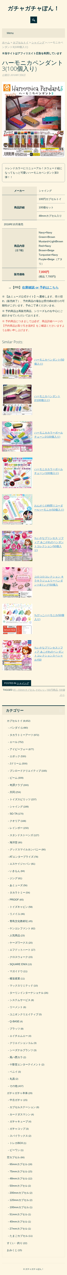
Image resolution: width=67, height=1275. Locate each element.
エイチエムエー (19, 1035)
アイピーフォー (19, 749)
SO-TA (13, 813)
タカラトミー (17, 892)
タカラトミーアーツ (21, 734)
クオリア (15, 820)
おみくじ (12, 1250)
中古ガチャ (16, 1099)
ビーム (13, 777)
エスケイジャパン (20, 863)
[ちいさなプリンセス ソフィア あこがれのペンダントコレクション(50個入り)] (33, 561)
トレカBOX (16, 1143)
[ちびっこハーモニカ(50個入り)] (33, 634)
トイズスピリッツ (20, 799)
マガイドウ (16, 971)
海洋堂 (13, 842)
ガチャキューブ (19, 1121)
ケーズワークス (19, 942)
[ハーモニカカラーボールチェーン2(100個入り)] (33, 451)
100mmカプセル (19, 1207)
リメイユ (15, 913)
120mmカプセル (19, 1200)
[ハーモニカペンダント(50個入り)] (33, 378)
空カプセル (13, 1157)
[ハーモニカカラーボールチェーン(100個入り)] (33, 487)
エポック (15, 756)
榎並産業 (15, 978)
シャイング (23, 683)
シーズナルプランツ (21, 1050)
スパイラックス (19, 1135)
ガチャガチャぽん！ (33, 8)
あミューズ (16, 885)
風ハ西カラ (16, 1057)
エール (13, 741)
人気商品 (15, 935)
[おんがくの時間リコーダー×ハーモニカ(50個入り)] (33, 524)
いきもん (15, 870)
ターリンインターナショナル (27, 992)
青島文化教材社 (19, 921)
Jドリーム (15, 763)
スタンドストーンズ (21, 835)
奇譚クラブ (16, 785)
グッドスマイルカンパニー (25, 849)
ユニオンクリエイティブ (24, 1014)
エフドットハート (20, 949)
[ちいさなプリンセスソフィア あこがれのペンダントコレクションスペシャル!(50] (33, 670)
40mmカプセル (19, 1221)
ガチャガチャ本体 (17, 1093)
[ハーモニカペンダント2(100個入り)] (33, 414)
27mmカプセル (19, 1228)
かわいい (40, 689)
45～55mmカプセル (23, 689)
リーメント (16, 1007)
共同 (12, 792)
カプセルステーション (23, 1107)
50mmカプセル (19, 1185)
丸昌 (12, 1078)
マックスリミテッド (21, 985)
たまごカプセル (19, 1235)
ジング (13, 878)
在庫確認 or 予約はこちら (40, 287)
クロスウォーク (19, 956)
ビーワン (15, 1150)
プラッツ (15, 1028)
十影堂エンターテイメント (25, 1064)
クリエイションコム (21, 1042)
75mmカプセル (19, 1171)
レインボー (16, 827)
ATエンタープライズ (21, 856)
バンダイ (15, 727)
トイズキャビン (19, 906)
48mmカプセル (19, 1178)
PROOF (14, 899)
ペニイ (13, 1071)
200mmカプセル (19, 1192)
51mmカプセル (19, 1214)
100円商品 (52, 689)
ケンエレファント (20, 928)
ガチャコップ (17, 1128)
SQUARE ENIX (18, 964)
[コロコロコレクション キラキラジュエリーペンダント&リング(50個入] (33, 597)
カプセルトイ (15, 720)
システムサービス (20, 1000)
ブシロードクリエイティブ (25, 770)
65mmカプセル (19, 1164)
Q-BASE (14, 1021)
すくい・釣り (15, 1243)
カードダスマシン (20, 1114)
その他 (13, 1086)
